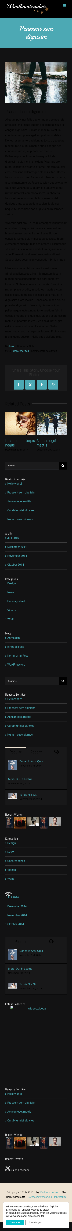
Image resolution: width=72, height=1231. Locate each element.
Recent (36, 752)
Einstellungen (20, 1212)
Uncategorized (21, 351)
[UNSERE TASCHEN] (20, 822)
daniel (12, 346)
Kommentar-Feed (17, 655)
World (11, 619)
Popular (15, 752)
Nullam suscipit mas (49, 443)
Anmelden (13, 638)
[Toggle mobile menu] (65, 6)
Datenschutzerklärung (40, 1197)
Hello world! (14, 483)
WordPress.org (16, 664)
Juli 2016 (13, 538)
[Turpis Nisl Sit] (12, 795)
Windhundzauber (48, 1192)
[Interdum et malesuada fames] (55, 821)
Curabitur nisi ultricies (16, 443)
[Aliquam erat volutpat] (33, 821)
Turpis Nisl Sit (28, 794)
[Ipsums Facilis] (9, 822)
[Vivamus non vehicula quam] (43, 822)
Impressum (59, 1197)
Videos (11, 610)
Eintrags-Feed (15, 646)
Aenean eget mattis (19, 501)
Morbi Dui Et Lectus (20, 779)
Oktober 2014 (15, 564)
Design (11, 583)
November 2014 (17, 555)
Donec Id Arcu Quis (31, 761)
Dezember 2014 (17, 547)
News (10, 592)
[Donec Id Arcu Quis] (12, 762)
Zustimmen (15, 1222)
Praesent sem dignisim (21, 492)
